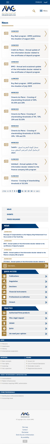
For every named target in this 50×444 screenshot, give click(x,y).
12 (26, 191)
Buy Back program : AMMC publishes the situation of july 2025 (26, 84)
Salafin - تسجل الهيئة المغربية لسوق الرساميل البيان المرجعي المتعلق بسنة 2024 (25, 150)
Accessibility (25, 437)
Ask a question (7, 368)
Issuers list (31, 361)
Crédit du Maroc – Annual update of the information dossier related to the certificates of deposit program (25, 53)
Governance (6, 346)
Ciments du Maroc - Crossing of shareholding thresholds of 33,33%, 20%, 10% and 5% (25, 133)
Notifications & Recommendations (13, 396)
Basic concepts (6, 361)
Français (38, 2)
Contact (25, 430)
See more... (12, 266)
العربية (45, 2)
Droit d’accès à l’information (25, 435)
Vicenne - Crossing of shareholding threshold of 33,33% (25, 182)
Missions (5, 344)
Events (10, 214)
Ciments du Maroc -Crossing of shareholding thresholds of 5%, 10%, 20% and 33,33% (26, 117)
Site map (25, 427)
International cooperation (10, 351)
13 (29, 191)
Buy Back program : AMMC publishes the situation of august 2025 (26, 37)
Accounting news (7, 398)
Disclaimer (25, 432)
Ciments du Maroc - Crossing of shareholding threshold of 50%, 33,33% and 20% (24, 100)
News (9, 209)
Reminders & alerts (34, 366)
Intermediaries (6, 378)
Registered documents (35, 368)
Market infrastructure (9, 381)
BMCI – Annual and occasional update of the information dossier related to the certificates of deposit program (26, 69)
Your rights (5, 363)
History (4, 349)
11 (23, 191)
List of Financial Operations (36, 363)
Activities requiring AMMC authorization (14, 383)
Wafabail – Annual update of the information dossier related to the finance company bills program (25, 167)
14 (32, 191)
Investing (5, 366)
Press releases (13, 219)
